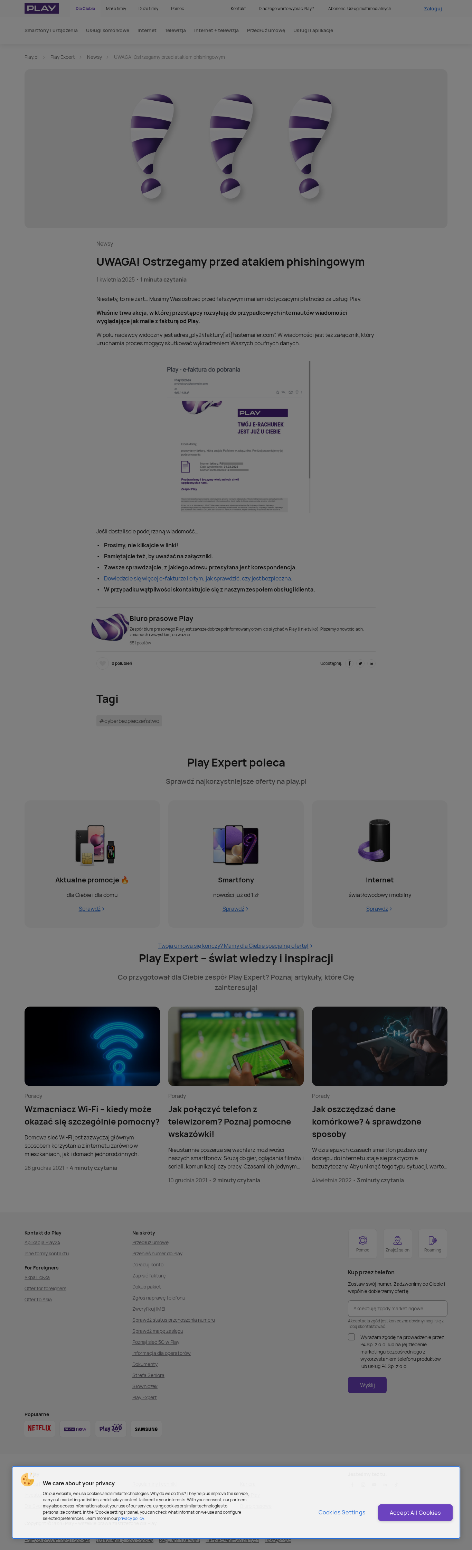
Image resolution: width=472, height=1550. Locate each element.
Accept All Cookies (415, 1512)
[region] (236, 1502)
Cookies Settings (342, 1512)
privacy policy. (131, 1518)
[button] (27, 1479)
